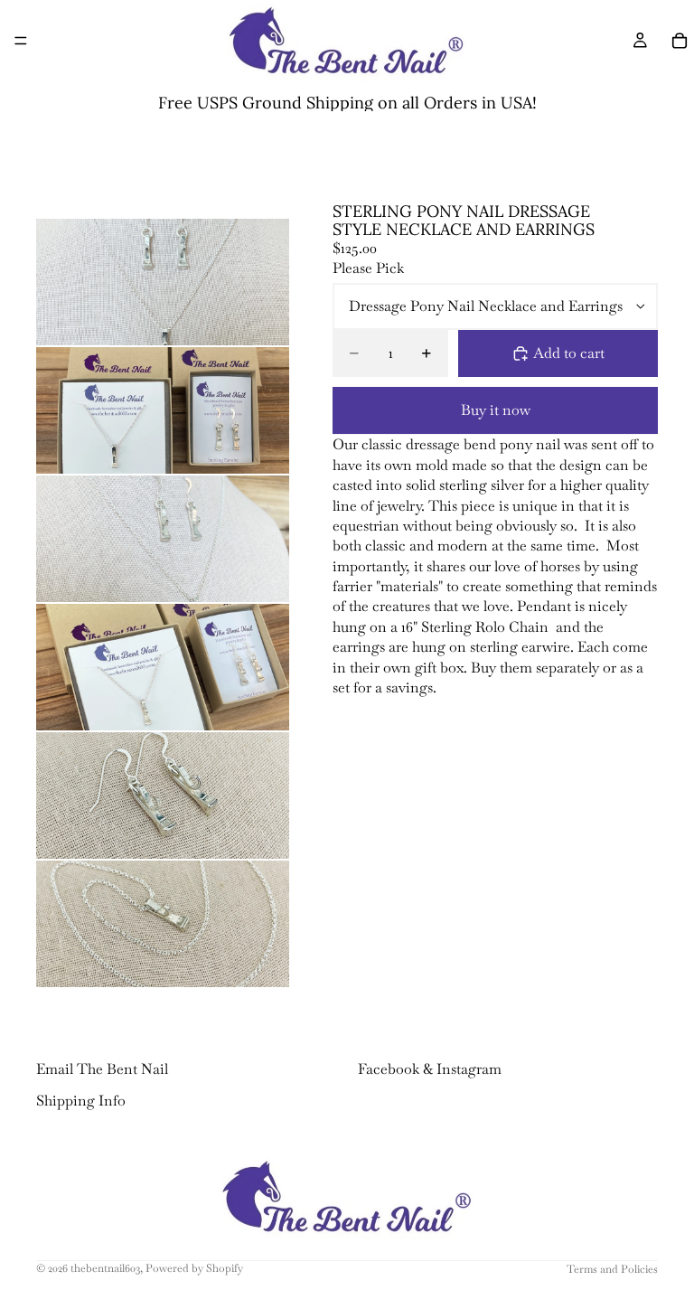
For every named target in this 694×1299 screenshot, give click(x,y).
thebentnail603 (105, 1268)
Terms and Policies (612, 1269)
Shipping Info (81, 1099)
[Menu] (21, 40)
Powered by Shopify (194, 1268)
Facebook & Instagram (430, 1068)
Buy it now (495, 409)
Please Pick (368, 268)
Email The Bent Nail (102, 1068)
